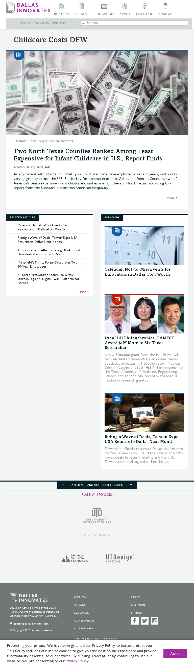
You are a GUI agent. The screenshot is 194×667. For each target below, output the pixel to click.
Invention (144, 14)
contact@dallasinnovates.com (31, 623)
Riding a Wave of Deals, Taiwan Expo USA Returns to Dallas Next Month (47, 240)
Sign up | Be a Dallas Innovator (95, 638)
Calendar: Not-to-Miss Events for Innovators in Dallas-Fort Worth (42, 227)
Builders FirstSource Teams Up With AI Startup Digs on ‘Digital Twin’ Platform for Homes (48, 279)
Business (61, 14)
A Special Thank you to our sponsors (97, 485)
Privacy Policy (77, 661)
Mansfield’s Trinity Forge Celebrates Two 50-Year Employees (47, 264)
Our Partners (83, 628)
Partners (59, 23)
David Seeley (25, 167)
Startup (165, 14)
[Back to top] (177, 639)
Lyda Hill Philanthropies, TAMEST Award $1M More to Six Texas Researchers (139, 343)
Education (104, 14)
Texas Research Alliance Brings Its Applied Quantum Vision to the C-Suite (48, 252)
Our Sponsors (84, 620)
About (26, 23)
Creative (81, 14)
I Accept (175, 654)
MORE (170, 197)
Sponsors (41, 23)
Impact (124, 14)
